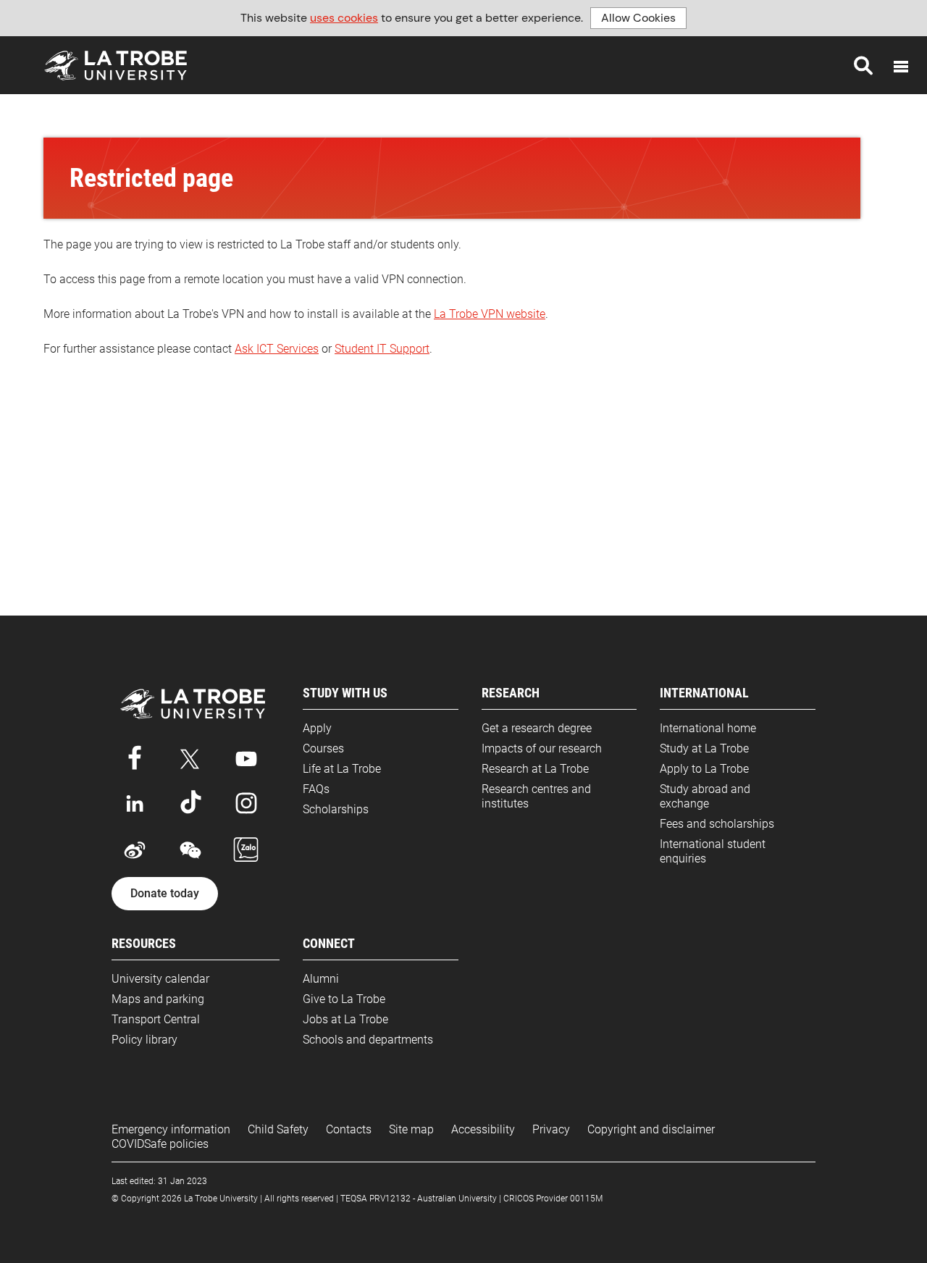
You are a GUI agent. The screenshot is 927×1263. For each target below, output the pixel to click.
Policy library (144, 1039)
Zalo (246, 850)
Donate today (164, 893)
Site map (411, 1129)
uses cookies (344, 17)
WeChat (190, 850)
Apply (317, 728)
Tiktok (190, 803)
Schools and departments (368, 1039)
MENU (901, 66)
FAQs (316, 789)
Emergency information (171, 1129)
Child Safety (278, 1129)
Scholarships (336, 809)
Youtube (246, 756)
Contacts (349, 1129)
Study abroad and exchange (705, 796)
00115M (586, 1198)
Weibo (135, 850)
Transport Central (156, 1019)
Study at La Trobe (704, 748)
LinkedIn (135, 803)
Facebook (135, 756)
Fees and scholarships (717, 824)
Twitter (190, 756)
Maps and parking (158, 999)
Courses (323, 748)
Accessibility (483, 1129)
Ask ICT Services (277, 349)
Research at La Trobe (535, 769)
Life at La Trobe (342, 769)
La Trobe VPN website (489, 314)
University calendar (160, 979)
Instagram (246, 803)
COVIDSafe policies (160, 1144)
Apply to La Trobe (704, 769)
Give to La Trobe (344, 999)
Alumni (321, 979)
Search (863, 65)
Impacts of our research (542, 748)
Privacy (551, 1129)
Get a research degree (537, 728)
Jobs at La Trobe (345, 1019)
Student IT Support (382, 349)
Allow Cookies (638, 17)
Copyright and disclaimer (651, 1129)
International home (708, 728)
